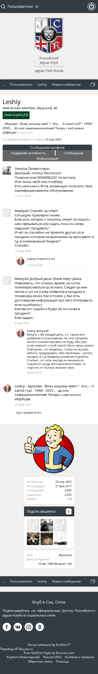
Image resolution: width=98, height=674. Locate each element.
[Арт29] (60, 525)
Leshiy (31, 259)
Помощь (62, 661)
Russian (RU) (52, 657)
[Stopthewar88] (47, 525)
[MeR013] (60, 538)
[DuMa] (47, 538)
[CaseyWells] (33, 525)
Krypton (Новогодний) (23, 657)
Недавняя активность (28, 153)
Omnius (21, 168)
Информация (47, 158)
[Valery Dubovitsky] (33, 538)
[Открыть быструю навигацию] (93, 84)
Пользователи (20, 6)
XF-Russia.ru (24, 649)
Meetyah (22, 210)
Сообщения (73, 153)
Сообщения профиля (47, 147)
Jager (19, 412)
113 (69, 499)
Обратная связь (40, 661)
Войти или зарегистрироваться (91, 8)
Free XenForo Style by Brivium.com (49, 653)
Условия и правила (79, 657)
